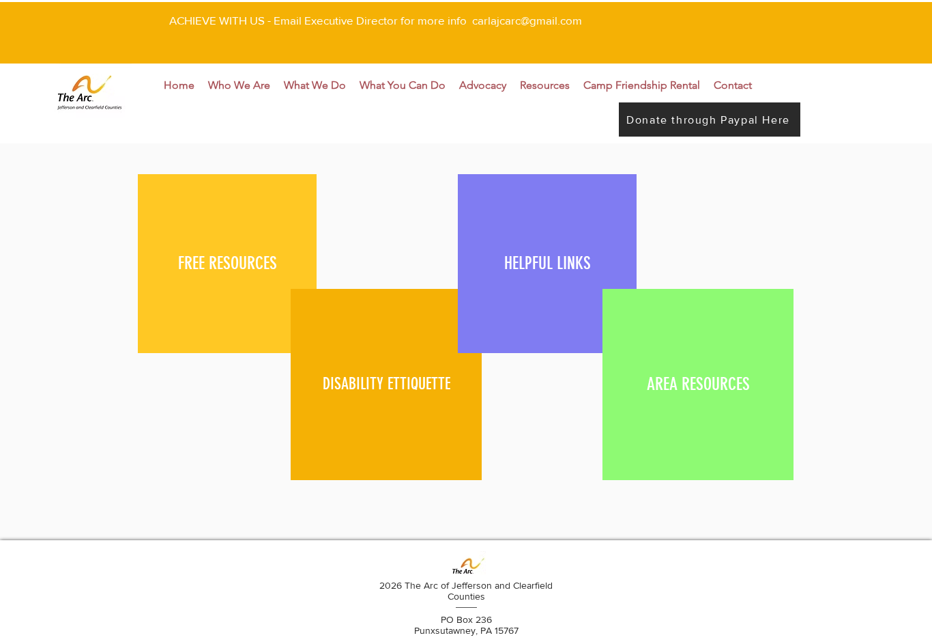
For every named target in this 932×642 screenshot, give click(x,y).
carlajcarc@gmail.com (527, 20)
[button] (239, 85)
